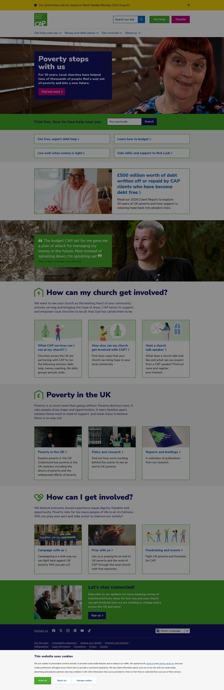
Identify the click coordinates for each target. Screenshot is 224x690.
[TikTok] (89, 630)
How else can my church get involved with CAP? (110, 347)
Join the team (41, 642)
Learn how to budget (133, 139)
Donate (181, 19)
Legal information (61, 646)
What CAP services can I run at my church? (56, 347)
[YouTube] (82, 630)
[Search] (141, 19)
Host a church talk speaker (156, 347)
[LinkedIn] (75, 630)
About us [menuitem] (131, 33)
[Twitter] (60, 630)
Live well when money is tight (60, 153)
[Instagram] (67, 630)
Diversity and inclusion (117, 642)
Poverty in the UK (51, 452)
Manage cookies (84, 680)
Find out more (50, 92)
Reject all (61, 680)
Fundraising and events (163, 550)
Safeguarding (41, 646)
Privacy (93, 646)
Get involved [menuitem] (110, 33)
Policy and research (107, 452)
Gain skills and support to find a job (144, 153)
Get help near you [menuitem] (46, 33)
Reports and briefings (162, 452)
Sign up (96, 615)
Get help (159, 19)
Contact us (41, 630)
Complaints (80, 646)
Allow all (42, 680)
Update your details (91, 642)
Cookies (104, 646)
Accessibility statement (64, 642)
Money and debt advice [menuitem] (80, 33)
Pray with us (101, 550)
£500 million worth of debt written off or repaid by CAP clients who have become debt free (148, 184)
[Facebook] (53, 630)
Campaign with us (51, 550)
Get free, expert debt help (58, 139)
